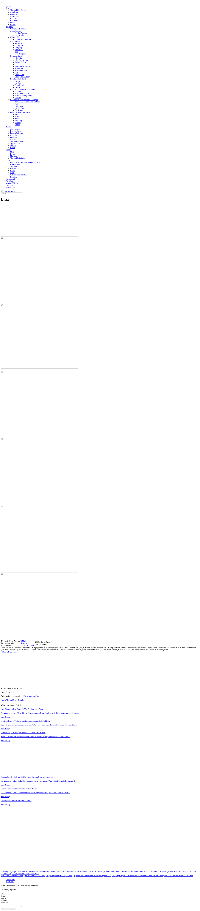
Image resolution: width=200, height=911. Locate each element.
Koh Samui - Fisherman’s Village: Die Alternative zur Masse (23, 876)
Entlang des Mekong (22, 77)
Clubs (12, 173)
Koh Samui (14, 20)
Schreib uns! (10, 187)
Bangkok (13, 14)
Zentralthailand (15, 31)
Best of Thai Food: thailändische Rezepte (25, 162)
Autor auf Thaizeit (12, 183)
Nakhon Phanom (21, 70)
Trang (17, 116)
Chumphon (19, 91)
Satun (17, 114)
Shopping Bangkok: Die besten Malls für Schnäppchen (132, 876)
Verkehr (13, 146)
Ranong (18, 123)
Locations (13, 177)
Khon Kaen (19, 58)
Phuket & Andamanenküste (20, 112)
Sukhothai (18, 43)
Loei (16, 73)
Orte (7, 8)
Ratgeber (9, 127)
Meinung (4, 900)
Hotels (12, 154)
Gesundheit (14, 135)
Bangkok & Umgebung (18, 29)
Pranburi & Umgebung (23, 96)
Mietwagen (14, 156)
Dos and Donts (15, 131)
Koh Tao (18, 104)
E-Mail (23, 641)
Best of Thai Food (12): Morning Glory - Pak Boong (163, 872)
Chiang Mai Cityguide (23, 39)
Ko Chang (18, 83)
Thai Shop (9, 181)
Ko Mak (18, 81)
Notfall (12, 139)
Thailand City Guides (18, 10)
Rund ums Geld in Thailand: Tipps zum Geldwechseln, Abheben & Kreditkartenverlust (111, 872)
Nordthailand (15, 41)
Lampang (18, 48)
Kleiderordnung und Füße (101, 876)
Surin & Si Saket (21, 62)
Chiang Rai (19, 45)
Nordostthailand (16, 56)
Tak (16, 52)
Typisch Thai (15, 143)
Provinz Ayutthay (21, 33)
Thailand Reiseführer (18, 158)
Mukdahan (19, 68)
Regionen (9, 27)
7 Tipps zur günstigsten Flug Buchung (59, 876)
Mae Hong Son (20, 54)
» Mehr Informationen (9, 652)
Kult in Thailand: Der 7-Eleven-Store (25, 874)
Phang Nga (19, 121)
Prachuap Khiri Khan (22, 93)
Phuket (12, 23)
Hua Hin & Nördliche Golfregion (22, 89)
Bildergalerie (15, 164)
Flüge (12, 152)
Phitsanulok (19, 50)
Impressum (10, 882)
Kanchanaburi (20, 35)
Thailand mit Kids (16, 141)
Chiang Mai (14, 16)
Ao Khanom (19, 110)
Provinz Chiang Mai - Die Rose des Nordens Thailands (172, 876)
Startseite (9, 6)
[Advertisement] (70, 220)
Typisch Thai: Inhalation (83, 876)
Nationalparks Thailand (18, 175)
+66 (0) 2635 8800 (27, 645)
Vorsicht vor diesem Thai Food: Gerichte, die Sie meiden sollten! (55, 872)
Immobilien (14, 137)
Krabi (17, 118)
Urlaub (8, 150)
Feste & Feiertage (16, 133)
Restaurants (14, 169)
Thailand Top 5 (15, 166)
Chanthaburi (19, 85)
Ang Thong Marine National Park (27, 102)
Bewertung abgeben (31, 696)
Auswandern (15, 129)
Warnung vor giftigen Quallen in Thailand (16, 872)
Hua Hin (13, 18)
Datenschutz (10, 880)
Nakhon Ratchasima (22, 66)
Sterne (3, 896)
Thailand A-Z (11, 179)
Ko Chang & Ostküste (18, 79)
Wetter (12, 148)
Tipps (8, 160)
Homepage (24, 643)
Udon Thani (19, 75)
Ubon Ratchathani (21, 60)
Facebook (9, 185)
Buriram (18, 64)
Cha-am (18, 98)
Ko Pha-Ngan (20, 108)
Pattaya (13, 25)
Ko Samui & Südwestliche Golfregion (24, 100)
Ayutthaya (14, 12)
